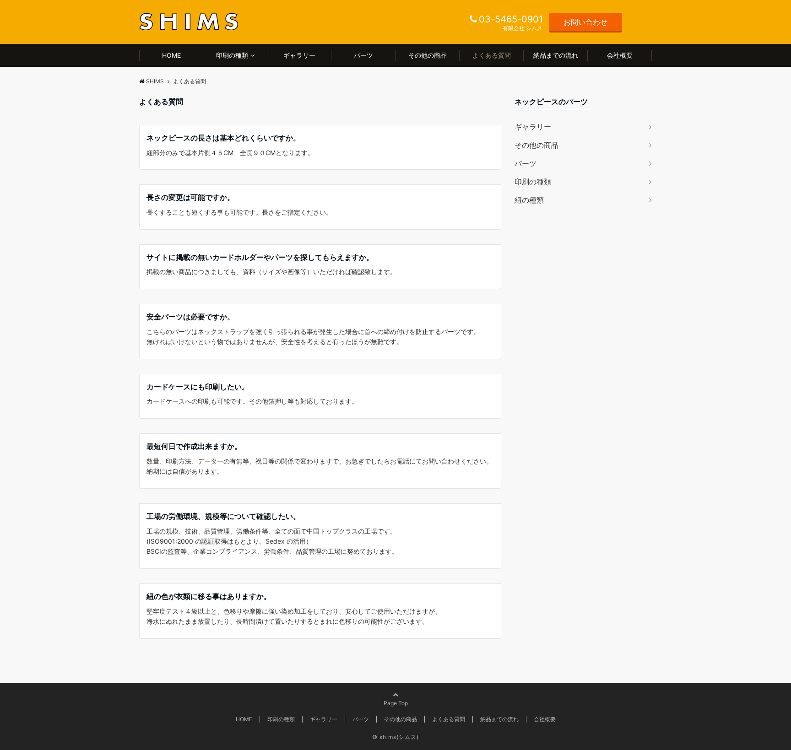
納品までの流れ (555, 55)
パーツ (363, 55)
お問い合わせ (585, 22)
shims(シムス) (399, 737)
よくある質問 (491, 55)
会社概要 (620, 55)
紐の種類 (529, 200)
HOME (171, 55)
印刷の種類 (232, 55)
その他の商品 (427, 55)
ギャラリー (299, 55)
